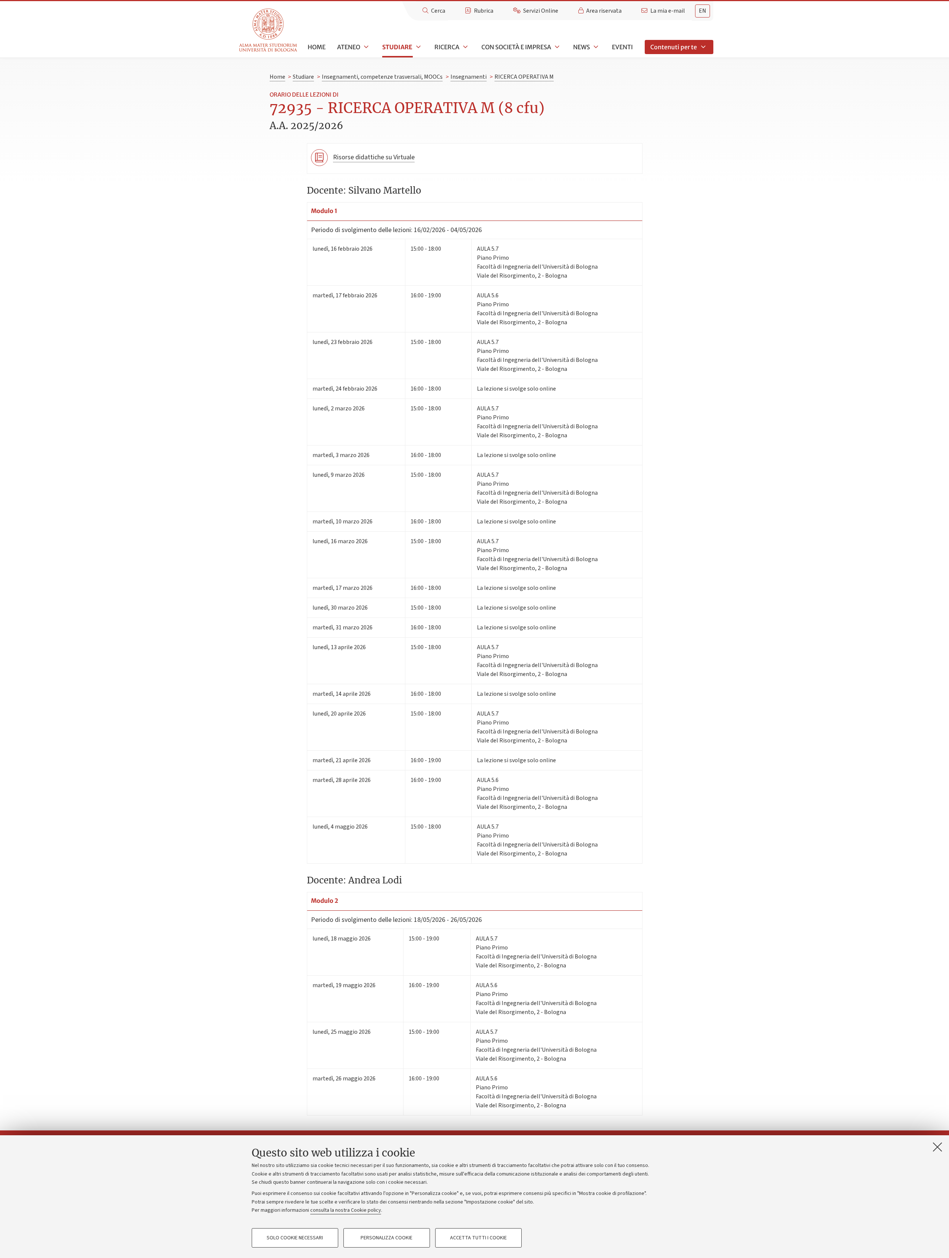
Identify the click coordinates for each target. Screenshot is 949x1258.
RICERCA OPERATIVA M (524, 77)
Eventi (622, 47)
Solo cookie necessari (295, 1238)
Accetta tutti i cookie (478, 1238)
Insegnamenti (468, 77)
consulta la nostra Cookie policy (345, 1210)
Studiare (397, 47)
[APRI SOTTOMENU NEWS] (595, 47)
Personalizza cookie (386, 1238)
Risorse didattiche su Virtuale (374, 157)
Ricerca (446, 47)
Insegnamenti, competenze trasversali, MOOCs (382, 77)
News (581, 47)
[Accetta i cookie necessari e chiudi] (937, 1147)
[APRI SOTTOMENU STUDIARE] (417, 47)
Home (317, 47)
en (702, 11)
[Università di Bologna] (268, 30)
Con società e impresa (516, 47)
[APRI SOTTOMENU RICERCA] (464, 47)
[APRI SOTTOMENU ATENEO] (365, 47)
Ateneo (348, 47)
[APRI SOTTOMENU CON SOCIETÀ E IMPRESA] (556, 47)
